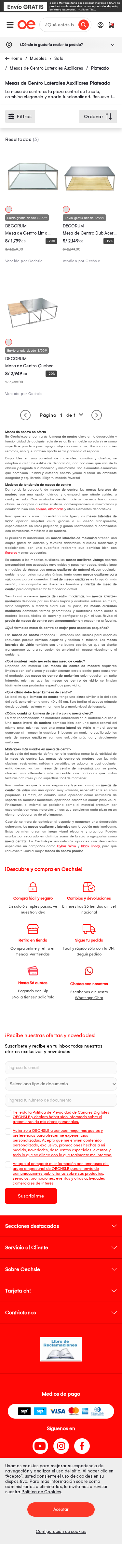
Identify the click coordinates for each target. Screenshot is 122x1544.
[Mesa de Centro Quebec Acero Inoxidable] (32, 333)
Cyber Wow (66, 846)
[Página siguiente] (96, 415)
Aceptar (61, 1509)
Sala (58, 58)
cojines (41, 509)
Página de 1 (58, 415)
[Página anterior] (25, 415)
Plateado (100, 68)
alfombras (55, 509)
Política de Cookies (41, 1491)
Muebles (38, 58)
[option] (61, 6)
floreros (11, 553)
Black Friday (90, 846)
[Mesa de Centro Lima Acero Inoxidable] (32, 200)
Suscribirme (31, 1196)
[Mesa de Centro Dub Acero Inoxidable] (90, 200)
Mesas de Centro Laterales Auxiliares (46, 68)
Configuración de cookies (61, 1531)
